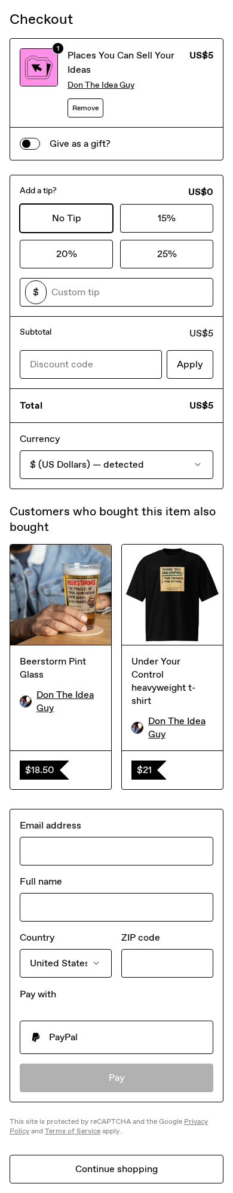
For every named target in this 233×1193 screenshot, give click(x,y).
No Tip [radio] (66, 218)
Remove (85, 108)
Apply (190, 364)
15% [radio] (167, 218)
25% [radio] (167, 253)
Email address (50, 825)
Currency (40, 438)
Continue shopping (116, 1169)
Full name (41, 881)
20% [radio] (66, 253)
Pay (117, 1077)
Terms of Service (72, 1131)
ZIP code (140, 937)
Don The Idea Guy (101, 85)
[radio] (116, 1037)
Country (37, 937)
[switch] (30, 144)
